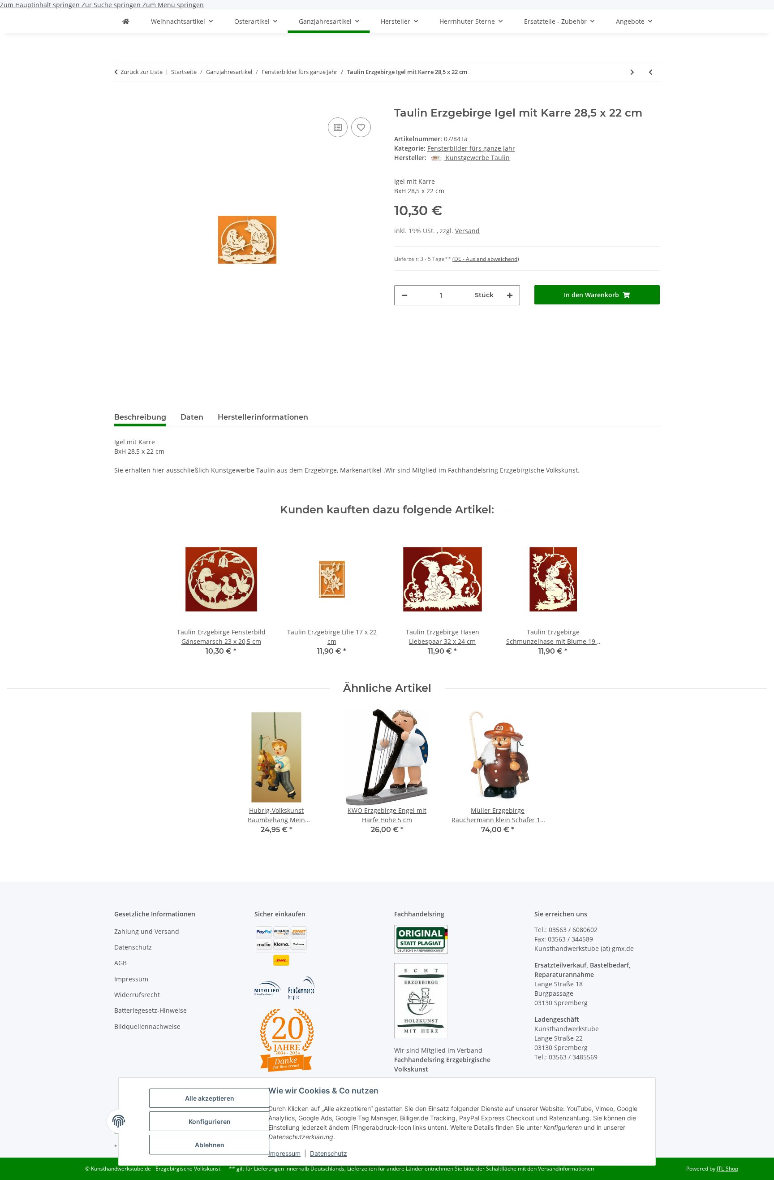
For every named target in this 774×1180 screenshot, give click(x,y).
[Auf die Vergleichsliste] (338, 127)
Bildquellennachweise (147, 1026)
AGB (120, 963)
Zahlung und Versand (146, 931)
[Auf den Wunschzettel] (361, 127)
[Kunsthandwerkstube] (126, 21)
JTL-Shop (727, 1168)
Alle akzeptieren (209, 1098)
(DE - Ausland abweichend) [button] (485, 259)
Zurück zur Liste (141, 72)
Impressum (284, 1153)
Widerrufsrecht (137, 994)
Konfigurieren (210, 1121)
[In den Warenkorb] (121, 102)
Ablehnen (209, 1145)
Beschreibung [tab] (140, 417)
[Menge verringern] (404, 295)
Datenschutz (328, 1153)
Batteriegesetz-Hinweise (150, 1010)
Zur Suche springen (112, 4)
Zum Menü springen (173, 4)
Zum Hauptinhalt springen (41, 4)
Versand (467, 230)
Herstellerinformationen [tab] (263, 417)
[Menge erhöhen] (510, 295)
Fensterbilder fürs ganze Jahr (471, 148)
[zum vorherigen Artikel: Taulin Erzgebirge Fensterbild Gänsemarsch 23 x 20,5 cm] (650, 72)
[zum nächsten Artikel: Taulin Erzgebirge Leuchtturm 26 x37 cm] (632, 72)
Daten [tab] (192, 417)
